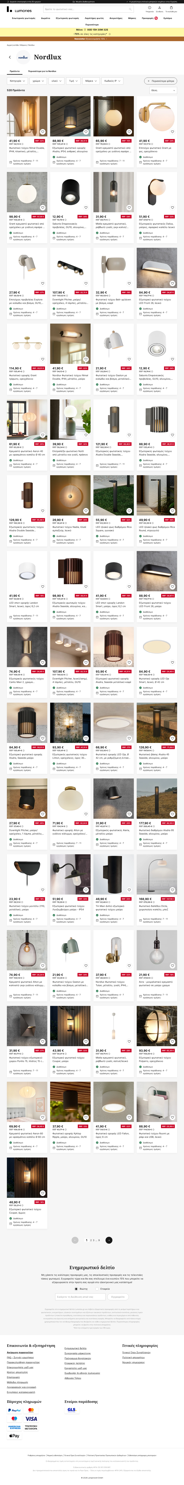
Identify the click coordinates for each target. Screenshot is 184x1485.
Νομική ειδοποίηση (55, 1455)
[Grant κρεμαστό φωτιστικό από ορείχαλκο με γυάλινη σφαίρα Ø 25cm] (113, 131)
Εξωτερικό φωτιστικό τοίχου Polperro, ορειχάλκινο (155, 1059)
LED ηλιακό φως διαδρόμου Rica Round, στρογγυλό (157, 528)
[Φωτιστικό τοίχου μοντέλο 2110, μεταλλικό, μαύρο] (27, 890)
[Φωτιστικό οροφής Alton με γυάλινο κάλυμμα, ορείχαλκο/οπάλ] (70, 814)
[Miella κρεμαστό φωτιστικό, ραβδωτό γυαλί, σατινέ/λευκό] (113, 1041)
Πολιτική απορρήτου (133, 1357)
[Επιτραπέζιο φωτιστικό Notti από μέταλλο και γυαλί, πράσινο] (70, 435)
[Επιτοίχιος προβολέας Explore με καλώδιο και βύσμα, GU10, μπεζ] (27, 283)
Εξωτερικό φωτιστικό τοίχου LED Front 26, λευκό (155, 301)
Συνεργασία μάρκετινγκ (78, 1353)
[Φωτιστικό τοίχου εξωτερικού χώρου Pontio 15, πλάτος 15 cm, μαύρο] (27, 1041)
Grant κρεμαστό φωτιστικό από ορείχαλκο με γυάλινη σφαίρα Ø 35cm (27, 225)
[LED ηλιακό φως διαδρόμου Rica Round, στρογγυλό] (157, 510)
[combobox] (88, 9)
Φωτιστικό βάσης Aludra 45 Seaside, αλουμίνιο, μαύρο (154, 756)
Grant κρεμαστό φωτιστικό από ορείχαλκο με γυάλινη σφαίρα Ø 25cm (113, 149)
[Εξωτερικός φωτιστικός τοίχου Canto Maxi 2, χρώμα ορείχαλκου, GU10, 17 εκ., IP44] (27, 662)
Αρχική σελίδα (13, 45)
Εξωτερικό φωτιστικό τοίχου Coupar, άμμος (25, 1211)
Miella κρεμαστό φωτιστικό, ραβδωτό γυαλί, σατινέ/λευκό (112, 1059)
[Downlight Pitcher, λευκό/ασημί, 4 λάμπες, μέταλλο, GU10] (70, 662)
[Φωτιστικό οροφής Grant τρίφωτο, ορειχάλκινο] (27, 359)
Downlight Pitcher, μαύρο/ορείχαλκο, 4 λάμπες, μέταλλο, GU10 (69, 301)
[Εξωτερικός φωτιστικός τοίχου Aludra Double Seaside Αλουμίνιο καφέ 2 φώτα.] (27, 510)
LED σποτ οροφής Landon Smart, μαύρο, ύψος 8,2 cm (111, 604)
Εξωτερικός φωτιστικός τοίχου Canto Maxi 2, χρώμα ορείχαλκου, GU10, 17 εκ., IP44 (26, 680)
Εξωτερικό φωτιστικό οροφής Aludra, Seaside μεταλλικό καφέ (113, 680)
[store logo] (19, 9)
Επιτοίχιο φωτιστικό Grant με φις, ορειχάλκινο (155, 149)
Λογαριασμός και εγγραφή (21, 1387)
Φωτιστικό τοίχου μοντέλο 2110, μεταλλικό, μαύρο (27, 907)
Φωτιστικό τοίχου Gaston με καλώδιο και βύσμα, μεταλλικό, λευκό (113, 377)
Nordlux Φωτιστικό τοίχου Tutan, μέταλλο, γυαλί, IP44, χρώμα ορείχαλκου (111, 983)
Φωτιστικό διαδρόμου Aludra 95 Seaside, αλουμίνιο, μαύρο (156, 832)
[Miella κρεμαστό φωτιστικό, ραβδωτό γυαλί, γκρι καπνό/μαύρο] (113, 207)
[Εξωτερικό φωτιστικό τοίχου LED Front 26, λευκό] (157, 283)
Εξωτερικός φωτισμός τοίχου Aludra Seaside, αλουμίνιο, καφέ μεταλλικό (70, 604)
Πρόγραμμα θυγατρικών (78, 1358)
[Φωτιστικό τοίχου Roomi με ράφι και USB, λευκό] (157, 1117)
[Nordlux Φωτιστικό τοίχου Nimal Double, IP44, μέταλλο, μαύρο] (70, 359)
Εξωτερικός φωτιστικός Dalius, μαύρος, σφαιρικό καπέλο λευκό (157, 225)
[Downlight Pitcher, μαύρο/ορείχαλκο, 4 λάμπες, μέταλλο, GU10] (70, 283)
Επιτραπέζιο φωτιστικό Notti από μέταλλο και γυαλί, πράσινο (70, 453)
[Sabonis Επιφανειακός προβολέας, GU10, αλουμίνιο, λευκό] (157, 359)
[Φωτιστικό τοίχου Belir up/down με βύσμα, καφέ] (113, 283)
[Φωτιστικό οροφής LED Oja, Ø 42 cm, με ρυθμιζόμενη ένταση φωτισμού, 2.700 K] (113, 738)
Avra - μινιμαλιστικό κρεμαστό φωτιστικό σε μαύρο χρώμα (156, 983)
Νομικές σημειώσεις (133, 1362)
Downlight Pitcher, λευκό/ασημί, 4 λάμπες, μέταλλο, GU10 (69, 680)
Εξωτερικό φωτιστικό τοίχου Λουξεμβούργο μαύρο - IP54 (68, 907)
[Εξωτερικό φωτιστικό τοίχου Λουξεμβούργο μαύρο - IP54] (70, 890)
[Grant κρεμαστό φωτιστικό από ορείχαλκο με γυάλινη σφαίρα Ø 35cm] (27, 207)
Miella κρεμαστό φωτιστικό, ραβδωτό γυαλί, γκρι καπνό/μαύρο (111, 225)
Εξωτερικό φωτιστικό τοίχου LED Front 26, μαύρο (155, 604)
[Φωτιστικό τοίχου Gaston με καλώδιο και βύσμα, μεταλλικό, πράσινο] (70, 965)
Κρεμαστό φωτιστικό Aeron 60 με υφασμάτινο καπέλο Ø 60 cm (27, 1135)
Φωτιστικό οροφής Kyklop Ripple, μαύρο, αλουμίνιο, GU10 (69, 1135)
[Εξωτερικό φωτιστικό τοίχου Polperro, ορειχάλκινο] (157, 1041)
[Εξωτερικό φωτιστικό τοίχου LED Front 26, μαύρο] (157, 586)
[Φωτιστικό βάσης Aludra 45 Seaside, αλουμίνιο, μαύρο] (157, 738)
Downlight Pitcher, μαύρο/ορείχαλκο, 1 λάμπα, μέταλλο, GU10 (25, 832)
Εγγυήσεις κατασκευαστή (21, 1392)
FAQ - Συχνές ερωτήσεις (20, 1357)
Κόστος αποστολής (17, 1372)
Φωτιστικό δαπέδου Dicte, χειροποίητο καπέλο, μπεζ (153, 907)
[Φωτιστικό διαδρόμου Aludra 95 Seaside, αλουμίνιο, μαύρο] (157, 814)
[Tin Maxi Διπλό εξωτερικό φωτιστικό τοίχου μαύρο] (113, 890)
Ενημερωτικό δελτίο (76, 1348)
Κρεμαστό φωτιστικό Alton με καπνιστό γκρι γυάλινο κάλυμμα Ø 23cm (27, 983)
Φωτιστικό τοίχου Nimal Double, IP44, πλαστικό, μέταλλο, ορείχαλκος (27, 149)
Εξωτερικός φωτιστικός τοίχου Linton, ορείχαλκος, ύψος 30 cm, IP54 (69, 756)
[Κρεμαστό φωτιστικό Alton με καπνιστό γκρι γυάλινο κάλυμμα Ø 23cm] (27, 965)
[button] (43, 132)
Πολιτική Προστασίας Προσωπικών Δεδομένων (106, 1455)
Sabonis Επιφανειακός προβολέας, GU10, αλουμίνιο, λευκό (155, 377)
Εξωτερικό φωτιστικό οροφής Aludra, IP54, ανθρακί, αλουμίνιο (70, 149)
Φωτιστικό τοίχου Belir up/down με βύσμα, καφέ (113, 301)
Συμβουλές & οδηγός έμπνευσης (82, 1373)
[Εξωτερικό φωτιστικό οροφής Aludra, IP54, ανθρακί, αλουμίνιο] (70, 131)
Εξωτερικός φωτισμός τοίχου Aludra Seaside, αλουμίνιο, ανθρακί (155, 453)
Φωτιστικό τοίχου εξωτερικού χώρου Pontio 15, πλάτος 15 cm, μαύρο (27, 1059)
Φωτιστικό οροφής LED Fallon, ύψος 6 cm (112, 1135)
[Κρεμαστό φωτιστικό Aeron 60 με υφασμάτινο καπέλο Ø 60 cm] (27, 1117)
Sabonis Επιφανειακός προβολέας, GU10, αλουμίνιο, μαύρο (68, 225)
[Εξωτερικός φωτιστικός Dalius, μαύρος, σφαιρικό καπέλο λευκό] (157, 207)
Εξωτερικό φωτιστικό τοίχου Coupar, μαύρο (68, 1059)
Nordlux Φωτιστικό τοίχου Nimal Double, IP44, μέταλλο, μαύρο (70, 377)
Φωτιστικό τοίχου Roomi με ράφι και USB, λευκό (154, 1135)
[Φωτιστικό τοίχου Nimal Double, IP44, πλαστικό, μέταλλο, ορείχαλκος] (27, 131)
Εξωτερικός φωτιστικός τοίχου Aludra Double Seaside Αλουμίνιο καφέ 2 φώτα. (26, 528)
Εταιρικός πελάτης (75, 1363)
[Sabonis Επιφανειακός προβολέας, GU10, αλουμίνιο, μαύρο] (70, 207)
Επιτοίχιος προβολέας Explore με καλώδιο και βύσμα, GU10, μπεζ (25, 301)
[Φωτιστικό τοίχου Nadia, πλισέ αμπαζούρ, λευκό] (70, 510)
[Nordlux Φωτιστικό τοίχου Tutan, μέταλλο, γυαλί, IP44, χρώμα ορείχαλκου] (113, 965)
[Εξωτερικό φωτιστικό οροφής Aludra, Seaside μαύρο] (27, 738)
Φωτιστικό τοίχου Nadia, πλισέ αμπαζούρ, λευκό (69, 528)
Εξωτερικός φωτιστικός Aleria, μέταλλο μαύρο (113, 832)
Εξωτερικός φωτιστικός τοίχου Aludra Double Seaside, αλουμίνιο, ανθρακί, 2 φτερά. (113, 453)
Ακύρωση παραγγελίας (20, 1352)
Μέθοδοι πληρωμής (17, 1382)
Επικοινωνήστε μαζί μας (20, 1367)
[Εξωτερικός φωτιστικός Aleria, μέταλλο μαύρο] (113, 814)
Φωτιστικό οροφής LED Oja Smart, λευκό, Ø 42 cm (154, 680)
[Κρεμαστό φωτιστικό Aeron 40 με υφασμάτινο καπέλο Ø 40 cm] (27, 435)
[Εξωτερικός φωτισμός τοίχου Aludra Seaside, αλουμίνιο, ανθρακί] (157, 435)
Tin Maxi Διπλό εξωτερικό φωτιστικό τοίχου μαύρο (110, 907)
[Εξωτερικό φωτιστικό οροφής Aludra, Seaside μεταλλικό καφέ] (113, 662)
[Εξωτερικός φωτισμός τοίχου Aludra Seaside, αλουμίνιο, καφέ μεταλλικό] (70, 586)
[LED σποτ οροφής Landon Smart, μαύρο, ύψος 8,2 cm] (113, 586)
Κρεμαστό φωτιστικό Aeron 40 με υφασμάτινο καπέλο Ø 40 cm (27, 453)
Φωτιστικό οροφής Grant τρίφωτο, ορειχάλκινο (23, 377)
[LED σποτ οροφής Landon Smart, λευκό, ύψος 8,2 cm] (27, 586)
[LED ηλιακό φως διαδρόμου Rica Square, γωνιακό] (113, 510)
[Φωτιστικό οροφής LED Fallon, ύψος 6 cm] (113, 1117)
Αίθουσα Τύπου (73, 1378)
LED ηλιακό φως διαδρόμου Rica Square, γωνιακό (114, 528)
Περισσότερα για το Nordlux (42, 71)
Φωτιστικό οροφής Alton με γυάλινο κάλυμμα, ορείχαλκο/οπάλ (68, 832)
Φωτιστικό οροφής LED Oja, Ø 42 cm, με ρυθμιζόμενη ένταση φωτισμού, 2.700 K (113, 756)
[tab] (17, 81)
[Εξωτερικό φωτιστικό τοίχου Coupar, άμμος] (27, 1193)
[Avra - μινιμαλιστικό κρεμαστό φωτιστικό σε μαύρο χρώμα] (157, 965)
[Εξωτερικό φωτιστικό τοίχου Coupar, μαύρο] (70, 1041)
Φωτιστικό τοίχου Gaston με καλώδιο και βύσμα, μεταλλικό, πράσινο (69, 983)
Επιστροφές (13, 1377)
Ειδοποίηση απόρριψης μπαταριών (142, 1455)
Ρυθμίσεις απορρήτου (36, 1455)
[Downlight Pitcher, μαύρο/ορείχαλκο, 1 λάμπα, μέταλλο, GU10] (27, 814)
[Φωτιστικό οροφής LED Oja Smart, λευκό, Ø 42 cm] (157, 662)
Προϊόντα (15, 71)
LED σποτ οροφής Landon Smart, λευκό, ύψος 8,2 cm (24, 604)
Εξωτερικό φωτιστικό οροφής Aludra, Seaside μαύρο (25, 756)
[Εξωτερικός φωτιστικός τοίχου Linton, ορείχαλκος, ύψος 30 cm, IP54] (70, 738)
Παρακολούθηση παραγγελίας (23, 1362)
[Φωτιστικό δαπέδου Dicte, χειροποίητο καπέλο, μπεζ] (157, 890)
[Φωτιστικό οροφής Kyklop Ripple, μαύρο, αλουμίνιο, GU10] (70, 1117)
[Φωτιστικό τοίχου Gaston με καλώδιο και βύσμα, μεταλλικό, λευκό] (113, 359)
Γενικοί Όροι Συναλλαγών (136, 1352)
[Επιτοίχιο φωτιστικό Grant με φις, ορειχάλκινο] (157, 131)
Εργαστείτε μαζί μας (76, 1368)
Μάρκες (23, 45)
